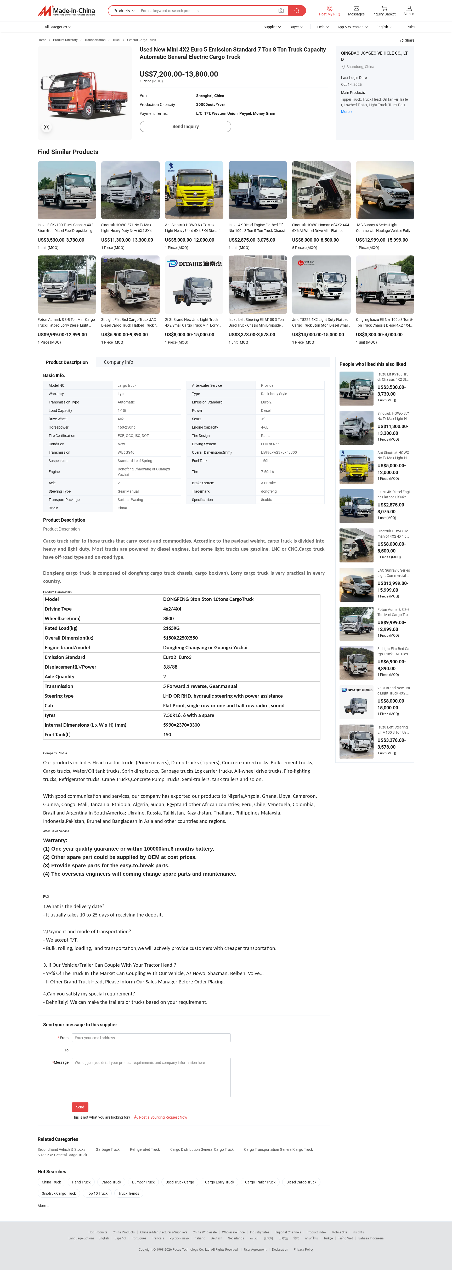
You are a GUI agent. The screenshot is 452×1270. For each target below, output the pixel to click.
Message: (60, 1062)
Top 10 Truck (97, 1193)
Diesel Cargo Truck (301, 1182)
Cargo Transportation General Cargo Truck (278, 1149)
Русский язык (179, 1238)
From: (63, 1037)
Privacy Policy (304, 1249)
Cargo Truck (111, 1182)
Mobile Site (339, 1232)
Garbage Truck (108, 1149)
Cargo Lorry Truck (219, 1182)
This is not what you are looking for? (101, 1117)
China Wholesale (205, 1232)
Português (139, 1238)
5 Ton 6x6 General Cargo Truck (62, 1154)
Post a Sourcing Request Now (160, 1117)
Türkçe (328, 1238)
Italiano (200, 1238)
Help (321, 26)
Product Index (316, 1232)
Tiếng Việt (345, 1238)
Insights (358, 1232)
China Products (124, 1232)
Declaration (280, 1249)
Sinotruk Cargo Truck (59, 1193)
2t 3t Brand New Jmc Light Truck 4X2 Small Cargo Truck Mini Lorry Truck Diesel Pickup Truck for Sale (393, 690)
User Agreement (255, 1249)
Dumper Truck (143, 1182)
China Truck (51, 1182)
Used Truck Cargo (180, 1182)
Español (120, 1238)
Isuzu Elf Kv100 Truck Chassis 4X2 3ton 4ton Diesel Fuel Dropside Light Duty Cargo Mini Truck (393, 377)
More (345, 111)
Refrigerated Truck (145, 1149)
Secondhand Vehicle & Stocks (61, 1149)
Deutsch (216, 1238)
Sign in (409, 13)
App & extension (350, 26)
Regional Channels (288, 1232)
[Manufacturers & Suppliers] (66, 10)
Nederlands (236, 1238)
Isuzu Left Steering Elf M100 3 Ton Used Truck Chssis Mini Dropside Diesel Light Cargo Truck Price (393, 730)
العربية (254, 1238)
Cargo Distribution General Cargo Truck (202, 1149)
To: (67, 1049)
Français (158, 1238)
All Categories (56, 26)
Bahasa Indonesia (371, 1238)
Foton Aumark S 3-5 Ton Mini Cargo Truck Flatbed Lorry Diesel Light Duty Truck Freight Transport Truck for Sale (393, 612)
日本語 (283, 1238)
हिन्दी (296, 1238)
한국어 (268, 1238)
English (104, 1238)
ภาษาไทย (311, 1238)
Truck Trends (128, 1193)
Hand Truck (81, 1182)
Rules (410, 26)
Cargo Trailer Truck (260, 1182)
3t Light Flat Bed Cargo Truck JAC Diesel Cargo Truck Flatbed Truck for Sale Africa (393, 651)
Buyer (294, 26)
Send (80, 1106)
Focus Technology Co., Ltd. (192, 1249)
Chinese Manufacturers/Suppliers (163, 1232)
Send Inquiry (185, 126)
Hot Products (97, 1232)
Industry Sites (259, 1232)
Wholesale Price (233, 1232)
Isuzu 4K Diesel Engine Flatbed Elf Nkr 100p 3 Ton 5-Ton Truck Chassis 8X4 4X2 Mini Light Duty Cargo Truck (393, 494)
